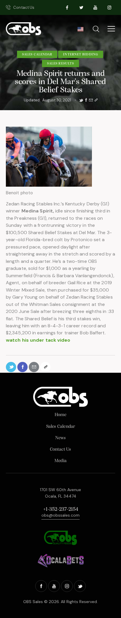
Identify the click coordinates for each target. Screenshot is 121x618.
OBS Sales (33, 601)
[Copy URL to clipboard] (96, 100)
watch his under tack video (38, 340)
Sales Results (60, 63)
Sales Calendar (37, 54)
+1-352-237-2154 (60, 509)
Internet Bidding (80, 54)
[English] (80, 31)
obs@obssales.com (60, 515)
